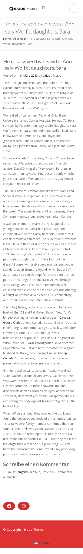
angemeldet (25, 472)
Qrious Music (52, 75)
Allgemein (19, 39)
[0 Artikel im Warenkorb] (43, 7)
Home (7, 39)
